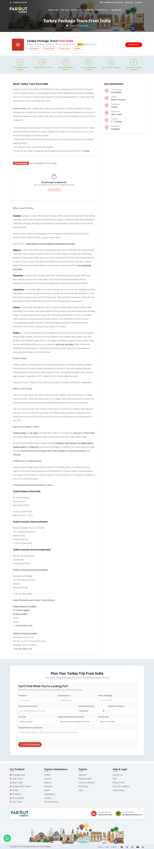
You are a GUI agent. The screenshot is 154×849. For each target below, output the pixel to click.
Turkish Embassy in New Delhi (26, 491)
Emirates (60, 443)
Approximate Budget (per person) (71, 717)
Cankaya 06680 (20, 614)
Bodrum (47, 782)
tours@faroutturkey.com (113, 2)
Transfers (17, 794)
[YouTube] (137, 847)
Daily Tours (64, 10)
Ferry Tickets (18, 798)
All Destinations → (52, 802)
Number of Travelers (116, 706)
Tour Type (22, 717)
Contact (138, 2)
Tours (73, 25)
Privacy (100, 847)
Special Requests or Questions (30, 728)
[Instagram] (132, 847)
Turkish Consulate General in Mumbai (30, 521)
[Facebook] (122, 847)
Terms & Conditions (121, 786)
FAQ (114, 778)
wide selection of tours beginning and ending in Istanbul (50, 244)
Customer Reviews (86, 782)
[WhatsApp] (143, 847)
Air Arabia (82, 443)
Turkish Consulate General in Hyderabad (32, 549)
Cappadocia (18, 289)
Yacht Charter (87, 10)
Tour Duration (103, 717)
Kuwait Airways (19, 447)
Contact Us (117, 775)
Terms (107, 847)
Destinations (116, 10)
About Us (129, 2)
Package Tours (19, 775)
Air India (33, 433)
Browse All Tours (54, 190)
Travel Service (101, 10)
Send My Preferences (31, 744)
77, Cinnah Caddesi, (21, 610)
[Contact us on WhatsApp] (7, 838)
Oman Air (34, 447)
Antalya (16, 307)
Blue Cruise (75, 10)
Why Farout (83, 786)
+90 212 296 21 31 (23, 649)
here (87, 151)
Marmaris (48, 786)
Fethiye (16, 333)
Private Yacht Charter (22, 786)
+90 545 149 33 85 (20, 2)
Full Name (22, 696)
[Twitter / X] (127, 847)
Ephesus (17, 250)
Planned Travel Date (86, 706)
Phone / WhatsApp (105, 696)
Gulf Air (90, 443)
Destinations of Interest (27, 706)
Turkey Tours (53, 10)
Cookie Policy (118, 790)
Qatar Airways (71, 443)
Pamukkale (18, 275)
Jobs (80, 790)
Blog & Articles (84, 778)
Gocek (47, 790)
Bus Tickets (18, 802)
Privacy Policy (119, 782)
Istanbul (17, 216)
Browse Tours (133, 45)
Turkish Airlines (19, 433)
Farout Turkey (44, 846)
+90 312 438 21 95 (23, 625)
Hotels (15, 790)
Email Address (64, 696)
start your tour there (65, 344)
